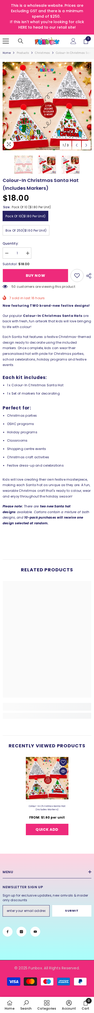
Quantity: (11, 243)
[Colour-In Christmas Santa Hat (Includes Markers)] (47, 778)
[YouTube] (35, 932)
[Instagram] (21, 932)
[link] (77, 275)
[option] (47, 106)
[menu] (6, 41)
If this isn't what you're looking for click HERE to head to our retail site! (47, 24)
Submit (71, 911)
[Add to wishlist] (63, 762)
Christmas (42, 53)
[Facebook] (8, 932)
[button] (76, 145)
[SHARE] (87, 276)
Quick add (47, 829)
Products (23, 53)
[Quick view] (63, 771)
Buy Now (36, 275)
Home (7, 53)
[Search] (20, 41)
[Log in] (73, 41)
